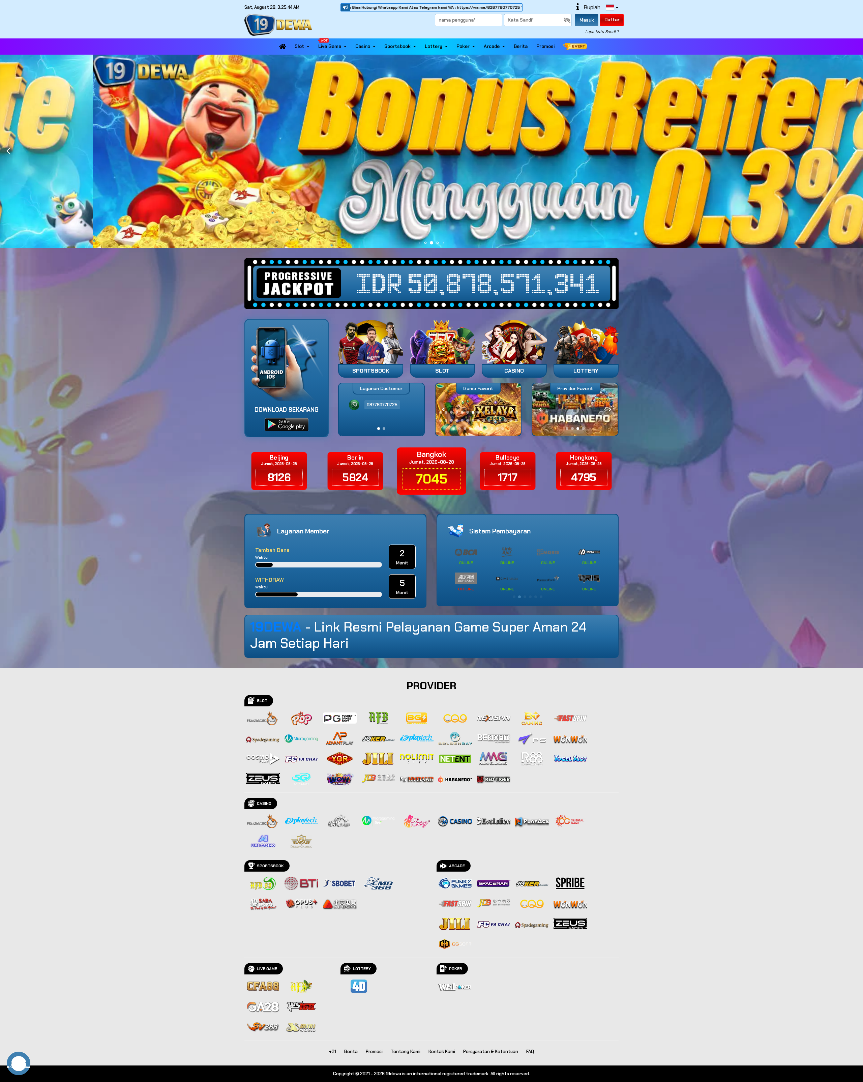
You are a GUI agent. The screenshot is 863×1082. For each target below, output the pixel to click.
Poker (463, 46)
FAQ (530, 1051)
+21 (332, 1051)
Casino (362, 46)
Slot (299, 46)
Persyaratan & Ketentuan (490, 1051)
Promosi (545, 46)
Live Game (329, 46)
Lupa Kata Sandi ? (602, 31)
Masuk (586, 20)
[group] (575, 409)
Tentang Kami (405, 1051)
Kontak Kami (441, 1051)
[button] (854, 151)
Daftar (612, 20)
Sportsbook (397, 46)
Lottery (433, 46)
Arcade (492, 46)
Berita (521, 46)
